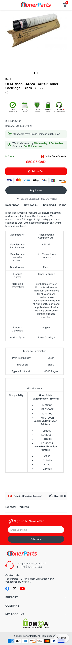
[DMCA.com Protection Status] (36, 627)
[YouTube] (22, 589)
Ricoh (8, 79)
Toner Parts (29, 635)
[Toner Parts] (36, 6)
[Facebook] (7, 589)
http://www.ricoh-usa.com (46, 256)
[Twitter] (15, 589)
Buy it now (36, 190)
